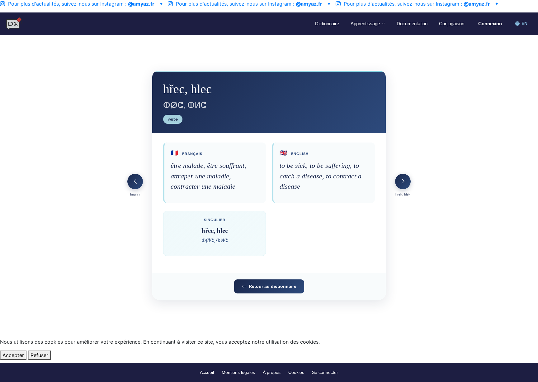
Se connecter (325, 372)
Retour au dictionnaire (272, 286)
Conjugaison (451, 23)
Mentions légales (238, 372)
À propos (272, 372)
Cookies (296, 372)
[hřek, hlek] (403, 181)
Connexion (490, 23)
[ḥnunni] (135, 181)
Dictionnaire (327, 23)
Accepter (13, 355)
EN (524, 23)
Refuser (39, 355)
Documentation (412, 23)
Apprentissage (365, 23)
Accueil (207, 372)
